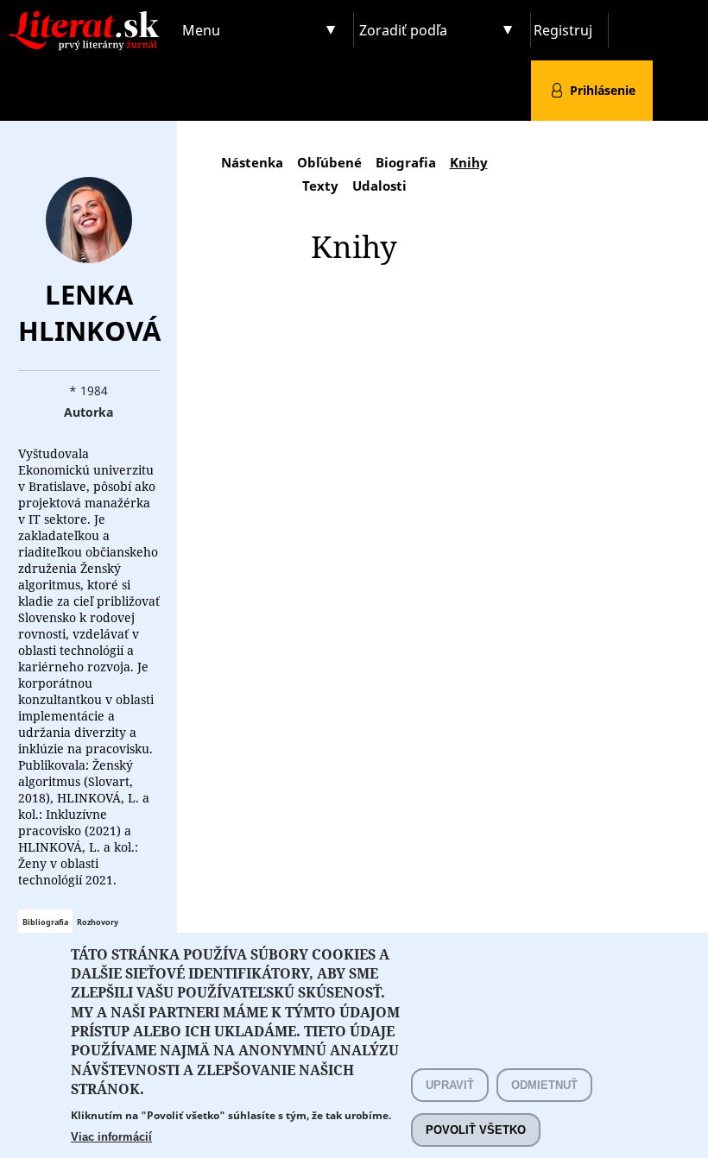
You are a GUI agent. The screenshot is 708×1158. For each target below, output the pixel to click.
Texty (320, 185)
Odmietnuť (544, 1085)
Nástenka (252, 162)
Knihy (469, 162)
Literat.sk (88, 17)
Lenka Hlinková (89, 312)
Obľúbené (329, 162)
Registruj (563, 30)
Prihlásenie (602, 90)
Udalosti (379, 185)
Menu (201, 30)
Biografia (406, 162)
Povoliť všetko (476, 1129)
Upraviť (450, 1085)
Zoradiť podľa (403, 30)
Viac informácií (111, 1136)
